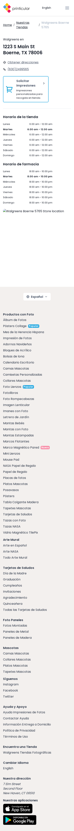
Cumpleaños (12, 585)
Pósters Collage (15, 326)
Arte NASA (10, 551)
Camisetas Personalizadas (22, 374)
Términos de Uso (15, 736)
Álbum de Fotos (14, 320)
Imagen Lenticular (16, 405)
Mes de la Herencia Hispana (23, 332)
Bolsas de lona (13, 356)
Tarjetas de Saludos (17, 514)
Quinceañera (12, 604)
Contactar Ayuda (16, 718)
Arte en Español (15, 545)
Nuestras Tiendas (22, 24)
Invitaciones (12, 591)
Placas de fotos (14, 478)
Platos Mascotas (15, 484)
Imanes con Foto (15, 411)
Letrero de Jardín (16, 417)
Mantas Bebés (13, 423)
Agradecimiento (15, 597)
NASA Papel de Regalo (19, 466)
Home (7, 25)
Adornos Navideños (17, 344)
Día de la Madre (15, 573)
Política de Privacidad (19, 730)
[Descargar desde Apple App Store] (18, 809)
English (46, 8)
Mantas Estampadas (18, 435)
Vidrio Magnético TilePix (20, 532)
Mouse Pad (11, 459)
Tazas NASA (11, 526)
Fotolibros (10, 393)
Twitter (8, 696)
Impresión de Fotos (17, 338)
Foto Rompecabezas (18, 399)
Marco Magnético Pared (21, 447)
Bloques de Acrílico (17, 350)
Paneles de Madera (17, 637)
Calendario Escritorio (18, 362)
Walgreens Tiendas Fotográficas (27, 752)
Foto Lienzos (12, 387)
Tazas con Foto (14, 520)
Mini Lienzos (11, 453)
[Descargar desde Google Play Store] (19, 820)
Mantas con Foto (15, 429)
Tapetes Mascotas (17, 508)
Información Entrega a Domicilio (27, 724)
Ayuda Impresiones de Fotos (24, 712)
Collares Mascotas (17, 380)
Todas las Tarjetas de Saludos (25, 610)
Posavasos (11, 490)
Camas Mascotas (16, 368)
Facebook (10, 690)
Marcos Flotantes (16, 441)
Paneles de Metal (16, 631)
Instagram (11, 684)
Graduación (11, 579)
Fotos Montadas (15, 625)
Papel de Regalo (15, 472)
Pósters (8, 496)
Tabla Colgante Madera (21, 502)
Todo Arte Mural (15, 557)
